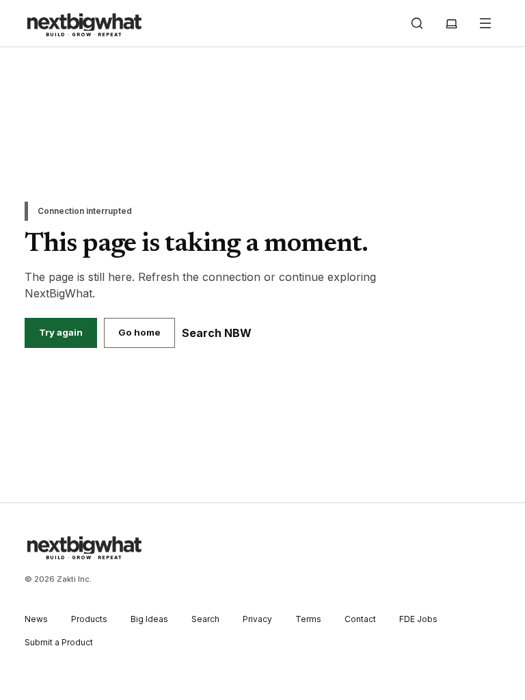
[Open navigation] (485, 23)
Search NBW (217, 333)
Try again (61, 332)
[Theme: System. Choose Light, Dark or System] (451, 23)
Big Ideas (149, 619)
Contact (360, 619)
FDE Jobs (418, 619)
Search (205, 619)
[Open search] (417, 23)
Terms (308, 619)
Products (89, 619)
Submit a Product (59, 642)
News (36, 619)
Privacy (257, 619)
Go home (139, 332)
